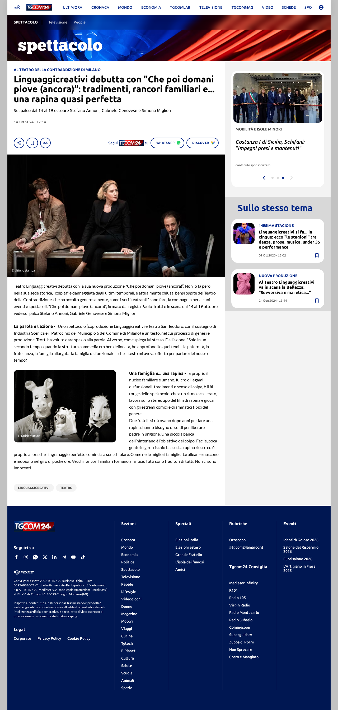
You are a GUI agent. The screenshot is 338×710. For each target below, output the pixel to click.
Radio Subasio (240, 620)
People (127, 584)
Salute (126, 666)
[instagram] (26, 557)
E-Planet (128, 651)
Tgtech (127, 643)
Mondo (127, 547)
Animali (127, 680)
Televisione (130, 577)
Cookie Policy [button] (78, 638)
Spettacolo (130, 569)
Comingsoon (239, 627)
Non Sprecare (240, 649)
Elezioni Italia (186, 540)
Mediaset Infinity (243, 583)
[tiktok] (83, 557)
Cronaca (128, 540)
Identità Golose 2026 (300, 540)
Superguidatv (240, 635)
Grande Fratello (188, 555)
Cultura (127, 658)
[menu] (16, 7)
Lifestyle (128, 592)
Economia (129, 555)
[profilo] (321, 7)
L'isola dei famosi (189, 562)
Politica (127, 562)
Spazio (126, 688)
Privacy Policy (49, 638)
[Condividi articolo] (19, 143)
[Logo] (39, 7)
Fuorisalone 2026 (297, 559)
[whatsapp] (35, 557)
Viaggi (126, 629)
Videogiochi (131, 599)
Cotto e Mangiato (244, 657)
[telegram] (64, 557)
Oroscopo (237, 540)
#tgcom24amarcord (246, 547)
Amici (180, 569)
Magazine (129, 614)
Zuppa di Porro (241, 642)
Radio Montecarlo (244, 612)
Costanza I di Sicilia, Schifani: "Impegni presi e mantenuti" (270, 145)
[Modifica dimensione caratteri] (45, 143)
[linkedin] (54, 557)
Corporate (22, 638)
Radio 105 (237, 598)
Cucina (127, 636)
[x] (45, 557)
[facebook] (16, 557)
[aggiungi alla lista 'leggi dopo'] (32, 143)
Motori (127, 621)
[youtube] (73, 557)
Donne (126, 606)
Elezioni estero (188, 547)
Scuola (126, 673)
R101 (233, 590)
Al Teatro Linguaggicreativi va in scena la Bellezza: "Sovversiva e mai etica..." (286, 287)
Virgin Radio (239, 605)
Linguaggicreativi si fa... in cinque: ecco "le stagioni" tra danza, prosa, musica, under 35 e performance (289, 239)
